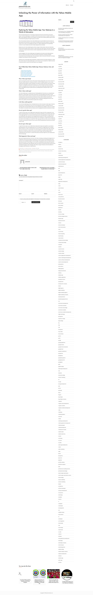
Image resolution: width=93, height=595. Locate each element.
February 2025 (60, 103)
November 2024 (61, 110)
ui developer (60, 505)
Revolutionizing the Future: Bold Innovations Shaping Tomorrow (66, 50)
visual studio (60, 529)
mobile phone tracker (62, 429)
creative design (61, 251)
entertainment (29, 149)
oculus (59, 447)
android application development (64, 159)
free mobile (60, 331)
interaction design (61, 375)
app (59, 170)
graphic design (61, 366)
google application (61, 342)
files (59, 325)
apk (59, 168)
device (59, 285)
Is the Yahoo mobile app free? (26, 72)
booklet (59, 209)
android (59, 153)
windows (59, 555)
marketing (60, 412)
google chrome (61, 344)
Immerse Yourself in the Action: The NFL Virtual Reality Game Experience (65, 35)
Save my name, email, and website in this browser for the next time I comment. (35, 199)
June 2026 (60, 68)
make (59, 410)
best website (60, 205)
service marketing (61, 479)
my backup (60, 438)
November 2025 (61, 83)
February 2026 (60, 77)
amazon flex (60, 148)
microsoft (60, 416)
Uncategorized (61, 507)
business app (60, 218)
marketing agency (61, 414)
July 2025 (60, 92)
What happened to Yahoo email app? (28, 76)
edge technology (61, 314)
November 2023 (61, 136)
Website (45, 193)
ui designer (60, 503)
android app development (63, 157)
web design (60, 540)
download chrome (61, 296)
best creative (60, 203)
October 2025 (60, 86)
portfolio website (61, 462)
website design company (63, 551)
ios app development (62, 383)
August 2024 (60, 116)
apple (59, 177)
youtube (59, 562)
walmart (59, 534)
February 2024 (60, 129)
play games (60, 455)
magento (60, 401)
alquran (59, 144)
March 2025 (60, 101)
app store (60, 174)
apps (59, 183)
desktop (59, 272)
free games (60, 329)
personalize (47, 149)
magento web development (63, 403)
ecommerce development (63, 303)
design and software (62, 270)
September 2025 (61, 88)
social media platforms (26, 150)
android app (60, 155)
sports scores (35, 150)
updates (51, 150)
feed (32, 149)
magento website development (64, 407)
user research (60, 514)
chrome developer (61, 225)
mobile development (62, 427)
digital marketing (61, 290)
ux (58, 516)
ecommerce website (62, 309)
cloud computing (61, 233)
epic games (60, 316)
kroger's (59, 394)
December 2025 (61, 81)
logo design (60, 396)
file (58, 322)
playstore (60, 460)
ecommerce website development (64, 312)
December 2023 (61, 134)
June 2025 (60, 94)
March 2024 (60, 127)
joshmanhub (27, 161)
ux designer (60, 518)
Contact (71, 5)
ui (58, 501)
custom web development (63, 262)
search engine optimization (63, 473)
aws (59, 190)
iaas (59, 370)
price (59, 466)
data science (60, 266)
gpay (59, 364)
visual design (60, 527)
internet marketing (61, 377)
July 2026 (60, 66)
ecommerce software (62, 305)
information (41, 149)
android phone (61, 166)
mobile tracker (61, 431)
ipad (59, 386)
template (60, 497)
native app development (62, 444)
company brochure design (63, 240)
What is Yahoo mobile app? (26, 71)
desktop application (62, 277)
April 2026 (60, 73)
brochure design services (62, 216)
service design (61, 477)
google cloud (60, 349)
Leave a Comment (28, 148)
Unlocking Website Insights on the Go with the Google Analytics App (28, 168)
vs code (59, 531)
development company (62, 283)
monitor (59, 436)
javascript (60, 390)
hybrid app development (62, 368)
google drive (60, 353)
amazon (59, 146)
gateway (37, 149)
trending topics (46, 150)
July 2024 (60, 118)
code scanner (60, 238)
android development (62, 164)
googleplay (60, 362)
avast (59, 185)
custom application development (64, 255)
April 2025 (60, 99)
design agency (61, 268)
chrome (59, 222)
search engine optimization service (64, 475)
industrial (60, 373)
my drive (59, 442)
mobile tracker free (61, 433)
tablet (39, 150)
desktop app (60, 275)
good (59, 338)
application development (63, 181)
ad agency (60, 142)
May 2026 (60, 70)
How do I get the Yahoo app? (26, 74)
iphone (59, 388)
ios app (59, 381)
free (59, 327)
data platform (61, 264)
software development (62, 490)
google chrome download (63, 346)
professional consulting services (64, 468)
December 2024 (61, 107)
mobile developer (61, 425)
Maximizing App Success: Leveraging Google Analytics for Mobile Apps (47, 168)
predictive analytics (61, 464)
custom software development (64, 259)
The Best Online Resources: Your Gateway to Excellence (65, 38)
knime (59, 392)
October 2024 (60, 112)
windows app (60, 558)
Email (32, 193)
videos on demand (22, 152)
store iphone (60, 492)
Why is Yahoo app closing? (26, 70)
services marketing (61, 481)
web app (60, 536)
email (25, 149)
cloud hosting (60, 235)
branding (60, 211)
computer (60, 244)
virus (59, 525)
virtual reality (60, 523)
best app (60, 201)
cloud (59, 229)
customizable (22, 149)
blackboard (60, 207)
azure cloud (60, 194)
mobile (34, 148)
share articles (52, 149)
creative (59, 246)
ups (59, 510)
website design (61, 549)
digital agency (61, 288)
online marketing (61, 449)
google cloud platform (62, 351)
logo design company (62, 399)
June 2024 (60, 120)
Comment (21, 180)
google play (60, 355)
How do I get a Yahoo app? (26, 75)
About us (67, 5)
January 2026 (60, 79)
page (59, 451)
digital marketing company (63, 294)
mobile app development (63, 420)
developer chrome (61, 279)
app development (61, 172)
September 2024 (61, 114)
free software (60, 333)
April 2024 (60, 125)
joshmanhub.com (24, 6)
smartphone (21, 150)
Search (59, 19)
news (44, 149)
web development (61, 547)
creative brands (61, 248)
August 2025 (60, 90)
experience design (61, 318)
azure (59, 192)
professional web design (62, 470)
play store (60, 457)
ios (58, 379)
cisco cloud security (61, 227)
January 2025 (60, 105)
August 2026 (60, 64)
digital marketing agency (62, 292)
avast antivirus (61, 187)
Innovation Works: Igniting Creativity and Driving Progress (65, 29)
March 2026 (60, 75)
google (59, 340)
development (60, 281)
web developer (61, 544)
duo (59, 301)
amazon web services (62, 150)
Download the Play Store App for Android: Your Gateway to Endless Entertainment (65, 41)
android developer (61, 161)
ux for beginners (61, 521)
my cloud (60, 440)
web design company (62, 542)
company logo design (62, 242)
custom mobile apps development (64, 257)
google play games (61, 357)
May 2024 (60, 123)
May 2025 (60, 97)
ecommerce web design (62, 307)
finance (34, 149)
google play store (61, 359)
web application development (63, 538)
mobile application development (64, 423)
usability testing (61, 512)
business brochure (61, 220)
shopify (59, 484)
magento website (61, 405)
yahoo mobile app (28, 152)
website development (62, 553)
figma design (60, 320)
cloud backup (60, 231)
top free (59, 499)
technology (42, 150)
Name (20, 193)
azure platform (61, 196)
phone (59, 453)
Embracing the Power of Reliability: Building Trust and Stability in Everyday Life (66, 32)
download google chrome (63, 299)
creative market (61, 253)
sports (32, 150)
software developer (62, 488)
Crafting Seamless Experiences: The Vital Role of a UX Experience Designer (65, 57)
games (59, 336)
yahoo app (37, 148)
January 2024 (60, 131)
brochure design (61, 214)
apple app (60, 179)
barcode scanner (61, 198)
